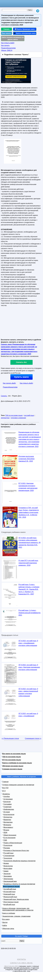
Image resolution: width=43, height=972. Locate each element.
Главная (5, 782)
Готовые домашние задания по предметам (18, 785)
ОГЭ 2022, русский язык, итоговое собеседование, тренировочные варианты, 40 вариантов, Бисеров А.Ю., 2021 (29, 542)
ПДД (5, 840)
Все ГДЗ (5, 788)
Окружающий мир (10, 881)
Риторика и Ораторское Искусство (16, 850)
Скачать (7, 29)
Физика (6, 863)
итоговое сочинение (18, 418)
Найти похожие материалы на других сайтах (13, 38)
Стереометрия (9, 855)
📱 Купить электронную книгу (25, 33)
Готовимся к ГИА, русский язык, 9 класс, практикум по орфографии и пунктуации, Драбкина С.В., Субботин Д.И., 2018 (28, 512)
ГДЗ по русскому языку (11, 757)
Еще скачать (6, 33)
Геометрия (7, 807)
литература (5, 418)
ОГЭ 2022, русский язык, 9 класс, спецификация (28, 715)
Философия (8, 868)
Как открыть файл (7, 43)
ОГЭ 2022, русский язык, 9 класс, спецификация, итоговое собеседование (28, 643)
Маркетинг (7, 819)
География (8, 804)
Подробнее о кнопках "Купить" (16, 54)
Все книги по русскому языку (14, 754)
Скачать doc (21, 362)
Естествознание (10, 837)
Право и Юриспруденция (13, 843)
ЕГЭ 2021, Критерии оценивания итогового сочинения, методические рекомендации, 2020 (28, 487)
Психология (8, 845)
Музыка (6, 830)
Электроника (8, 879)
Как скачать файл (9, 383)
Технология (8, 858)
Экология (7, 873)
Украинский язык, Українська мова (16, 899)
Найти (4, 925)
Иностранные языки (11, 902)
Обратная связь (8, 928)
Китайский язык (9, 904)
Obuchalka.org (11, 966)
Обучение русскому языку (12, 766)
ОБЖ (5, 832)
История (7, 812)
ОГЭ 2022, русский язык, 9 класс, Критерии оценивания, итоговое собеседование (29, 667)
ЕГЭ (4, 791)
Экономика (8, 876)
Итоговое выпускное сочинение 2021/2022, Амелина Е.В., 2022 (26, 459)
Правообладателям (10, 387)
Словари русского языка (12, 769)
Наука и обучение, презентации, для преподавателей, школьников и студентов (17, 909)
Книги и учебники (8, 913)
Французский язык (10, 897)
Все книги (6, 919)
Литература (8, 817)
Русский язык (8, 853)
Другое (5, 922)
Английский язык (10, 889)
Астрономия (8, 799)
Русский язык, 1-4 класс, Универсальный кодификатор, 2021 (29, 613)
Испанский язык (9, 891)
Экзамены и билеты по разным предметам (19, 884)
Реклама (7, 848)
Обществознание (10, 835)
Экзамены (6, 794)
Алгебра (7, 796)
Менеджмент (8, 827)
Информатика (9, 809)
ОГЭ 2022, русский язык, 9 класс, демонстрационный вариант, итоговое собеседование (28, 692)
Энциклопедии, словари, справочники (16, 916)
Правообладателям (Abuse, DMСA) (8, 49)
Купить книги (21, 377)
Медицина (7, 825)
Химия (6, 871)
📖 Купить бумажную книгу (25, 29)
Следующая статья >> (33, 738)
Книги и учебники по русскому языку (17, 763)
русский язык (29, 415)
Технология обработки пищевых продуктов (20, 861)
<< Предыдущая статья (10, 738)
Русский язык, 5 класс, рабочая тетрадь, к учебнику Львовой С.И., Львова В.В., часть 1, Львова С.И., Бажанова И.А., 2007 (28, 589)
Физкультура (8, 866)
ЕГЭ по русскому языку (11, 760)
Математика (8, 822)
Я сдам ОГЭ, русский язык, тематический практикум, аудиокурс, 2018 (28, 563)
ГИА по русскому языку (14, 415)
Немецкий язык (9, 894)
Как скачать (5, 45)
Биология (7, 801)
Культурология (9, 814)
